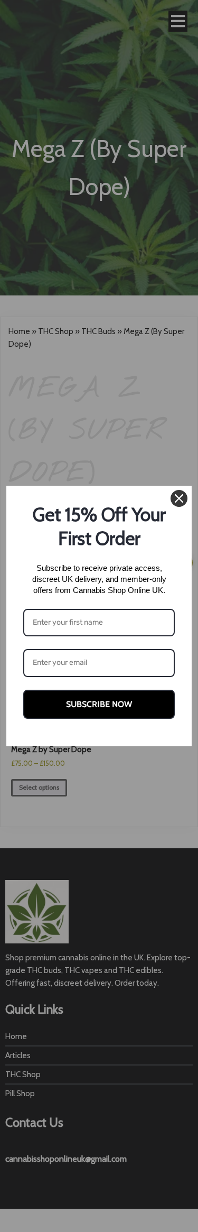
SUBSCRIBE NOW (99, 704)
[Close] (179, 498)
